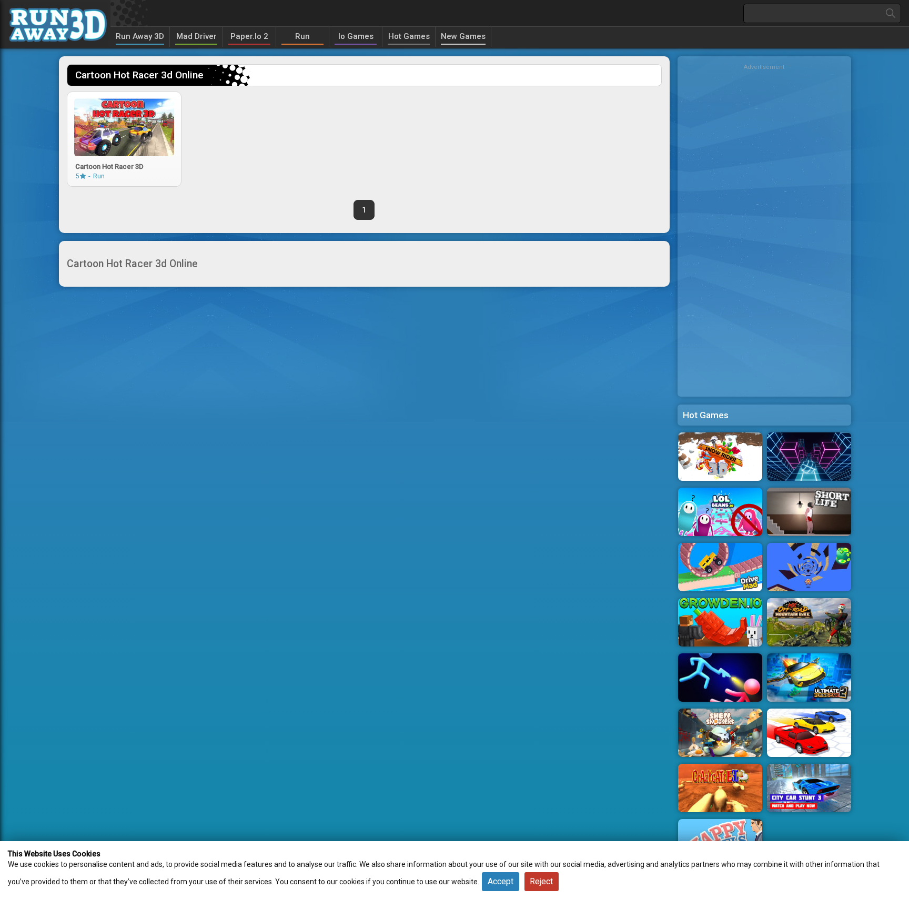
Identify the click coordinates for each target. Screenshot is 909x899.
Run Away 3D (140, 36)
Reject (541, 881)
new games (463, 36)
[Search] (890, 13)
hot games (409, 36)
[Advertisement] (764, 229)
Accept (500, 881)
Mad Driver (196, 36)
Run (302, 36)
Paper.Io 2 (249, 36)
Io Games (355, 36)
